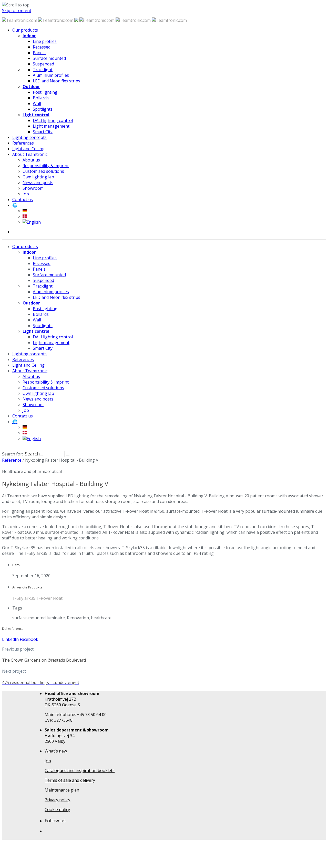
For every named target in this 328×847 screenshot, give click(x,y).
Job (48, 761)
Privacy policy (57, 800)
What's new (56, 751)
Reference (12, 460)
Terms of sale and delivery (70, 780)
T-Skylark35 (23, 598)
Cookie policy (57, 809)
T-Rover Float (49, 598)
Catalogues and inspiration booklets (80, 770)
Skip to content (16, 10)
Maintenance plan (62, 790)
